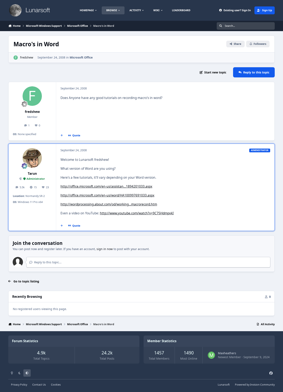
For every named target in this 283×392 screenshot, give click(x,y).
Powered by (255, 384)
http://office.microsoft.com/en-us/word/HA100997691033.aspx (107, 195)
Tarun (32, 173)
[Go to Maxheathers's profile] (211, 355)
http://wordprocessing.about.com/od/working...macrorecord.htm (108, 204)
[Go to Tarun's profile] (32, 158)
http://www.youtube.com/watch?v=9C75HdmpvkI (137, 213)
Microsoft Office (81, 57)
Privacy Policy (19, 384)
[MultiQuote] (62, 135)
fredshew (26, 57)
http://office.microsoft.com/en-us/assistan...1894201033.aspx (106, 186)
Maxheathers (227, 353)
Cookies (56, 384)
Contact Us (39, 384)
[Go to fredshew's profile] (15, 57)
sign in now (105, 249)
